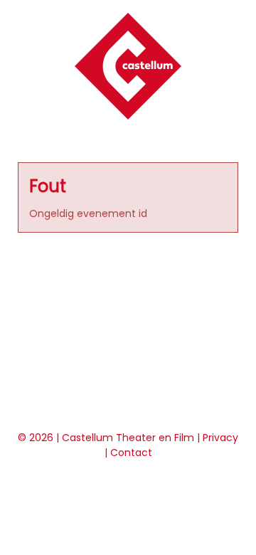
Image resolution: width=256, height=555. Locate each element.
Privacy (220, 437)
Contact (131, 452)
